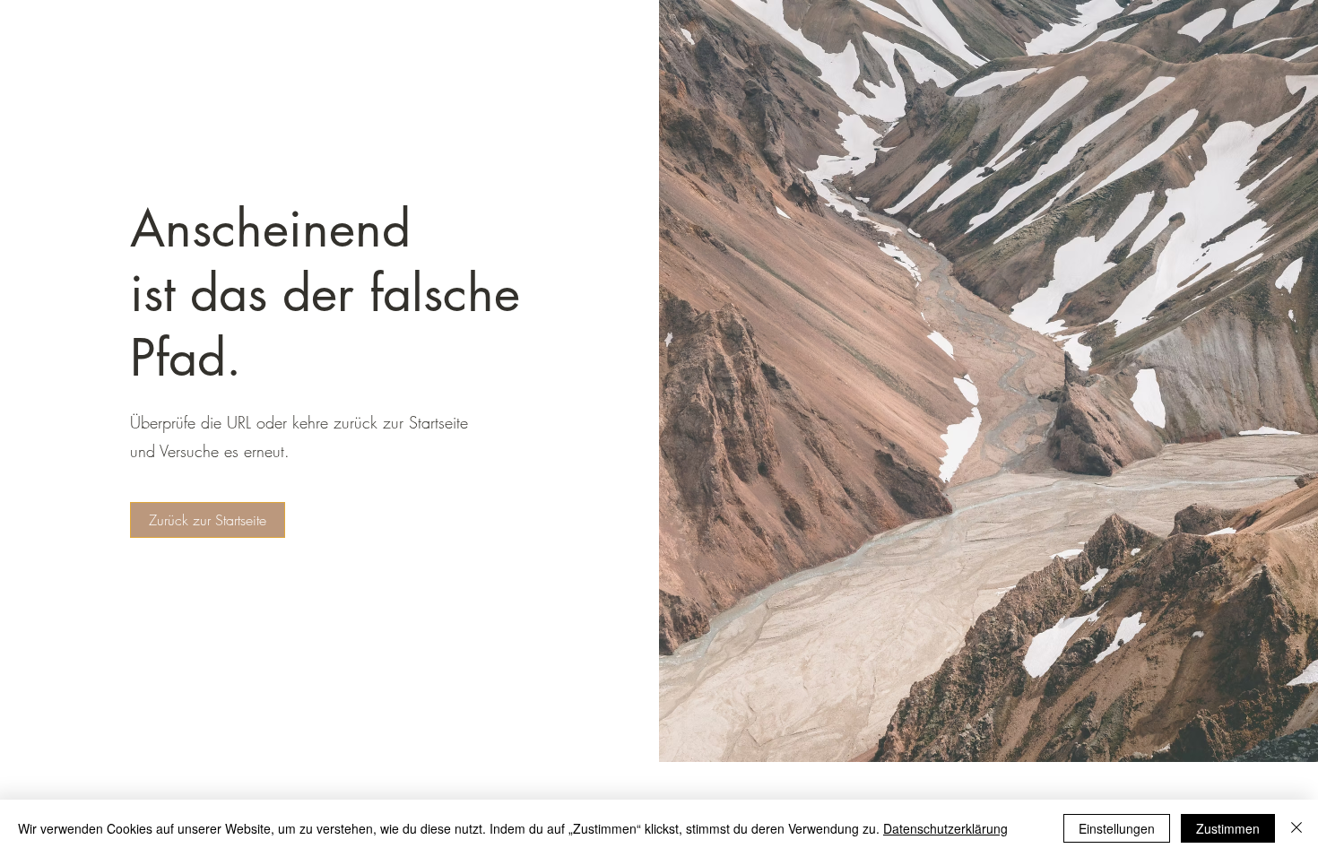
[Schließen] (1296, 828)
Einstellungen (1117, 828)
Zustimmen (1228, 828)
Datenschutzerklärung (945, 828)
